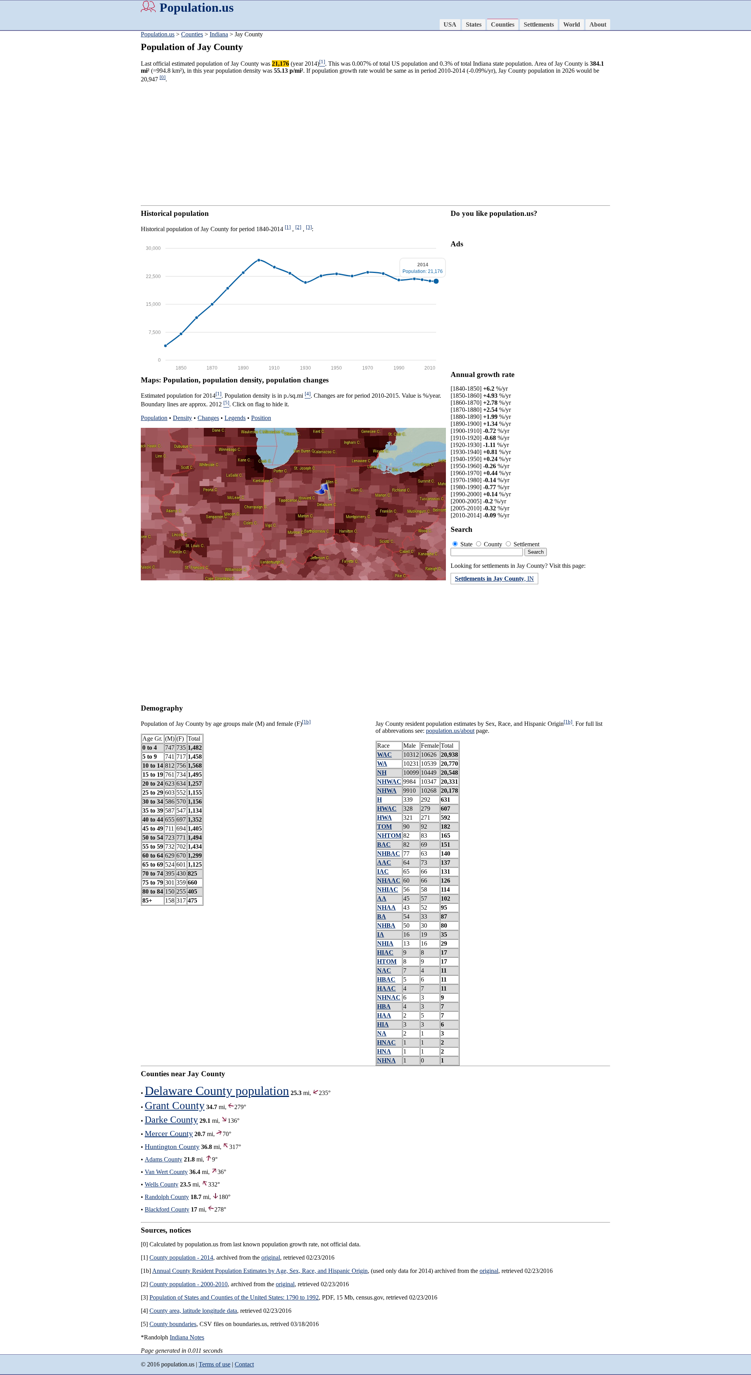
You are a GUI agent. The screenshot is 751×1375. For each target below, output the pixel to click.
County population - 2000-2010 (188, 1284)
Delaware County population (217, 1091)
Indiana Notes (187, 1337)
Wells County (161, 1184)
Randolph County (167, 1197)
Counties (502, 24)
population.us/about (450, 730)
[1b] (306, 722)
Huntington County (172, 1147)
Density (182, 418)
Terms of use (214, 1364)
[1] (288, 227)
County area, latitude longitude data (193, 1310)
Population (154, 418)
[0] (162, 77)
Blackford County (167, 1209)
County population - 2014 (181, 1257)
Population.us (197, 7)
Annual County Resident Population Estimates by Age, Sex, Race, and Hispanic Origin (260, 1270)
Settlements (539, 24)
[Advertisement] (31, 152)
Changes (208, 418)
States (474, 24)
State (466, 544)
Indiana (219, 34)
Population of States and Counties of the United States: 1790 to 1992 (234, 1297)
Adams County (163, 1159)
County (493, 544)
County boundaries (172, 1324)
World (571, 24)
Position (261, 418)
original (270, 1257)
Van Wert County (166, 1172)
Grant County (175, 1105)
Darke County (171, 1120)
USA (450, 24)
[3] (309, 227)
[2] (298, 227)
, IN (494, 578)
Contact (244, 1364)
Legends (235, 418)
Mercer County (169, 1133)
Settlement (525, 544)
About (597, 24)
